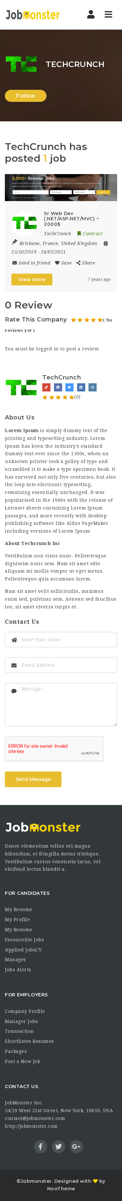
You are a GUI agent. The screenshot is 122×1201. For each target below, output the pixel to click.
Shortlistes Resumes (29, 1041)
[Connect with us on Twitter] (69, 387)
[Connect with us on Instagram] (92, 387)
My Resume (19, 909)
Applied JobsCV (23, 949)
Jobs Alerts (18, 969)
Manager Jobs (21, 1021)
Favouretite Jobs (24, 939)
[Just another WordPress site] (32, 14)
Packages (16, 1051)
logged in (47, 348)
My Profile (17, 919)
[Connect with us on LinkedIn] (81, 387)
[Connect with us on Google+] (104, 387)
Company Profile (25, 1011)
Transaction (19, 1031)
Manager (15, 959)
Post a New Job (22, 1061)
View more (32, 279)
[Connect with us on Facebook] (58, 387)
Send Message (33, 779)
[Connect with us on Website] (46, 387)
